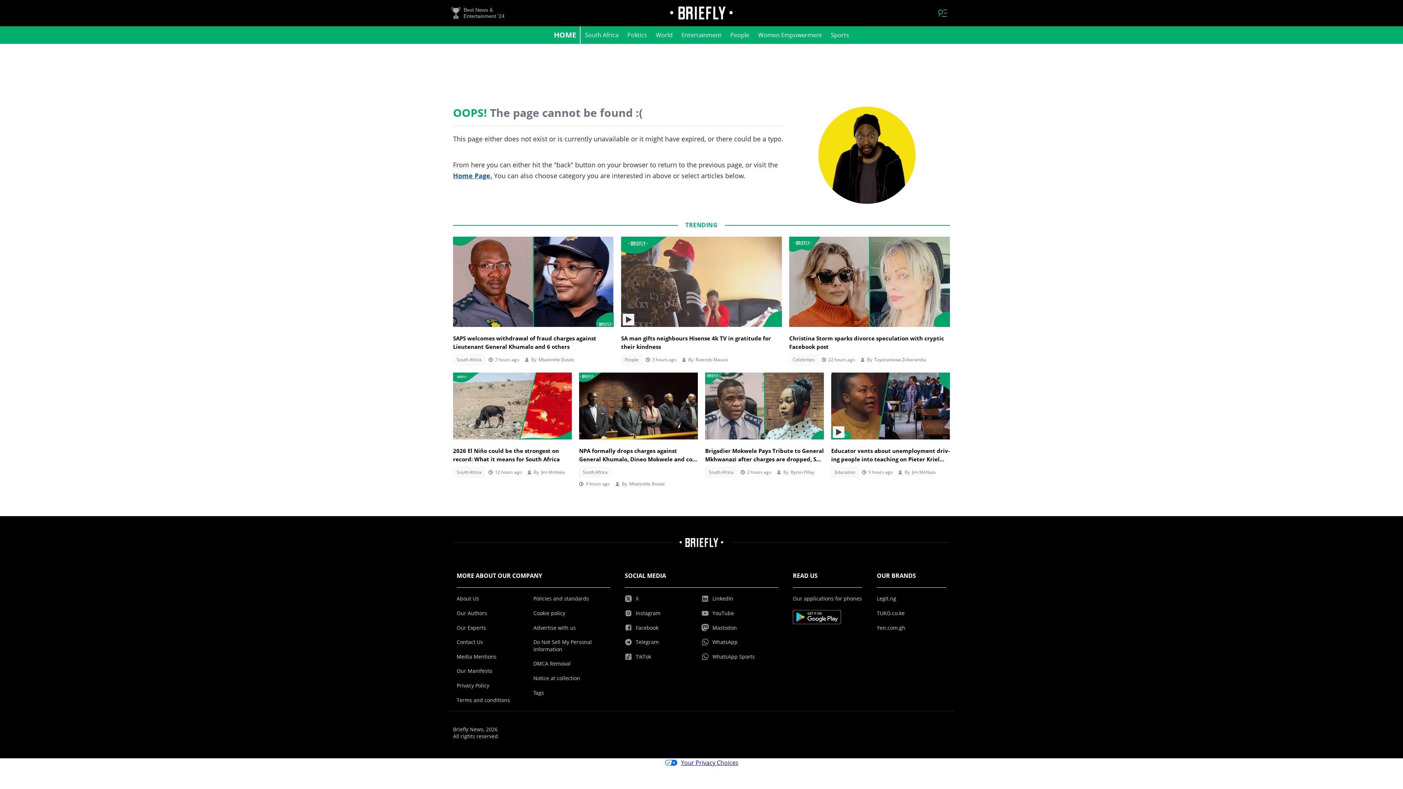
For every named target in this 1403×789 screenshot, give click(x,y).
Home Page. (472, 175)
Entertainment (701, 35)
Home (565, 35)
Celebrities (804, 360)
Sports (840, 35)
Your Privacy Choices (709, 763)
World (664, 35)
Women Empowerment (790, 35)
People (739, 35)
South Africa (602, 35)
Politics (637, 35)
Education (845, 472)
